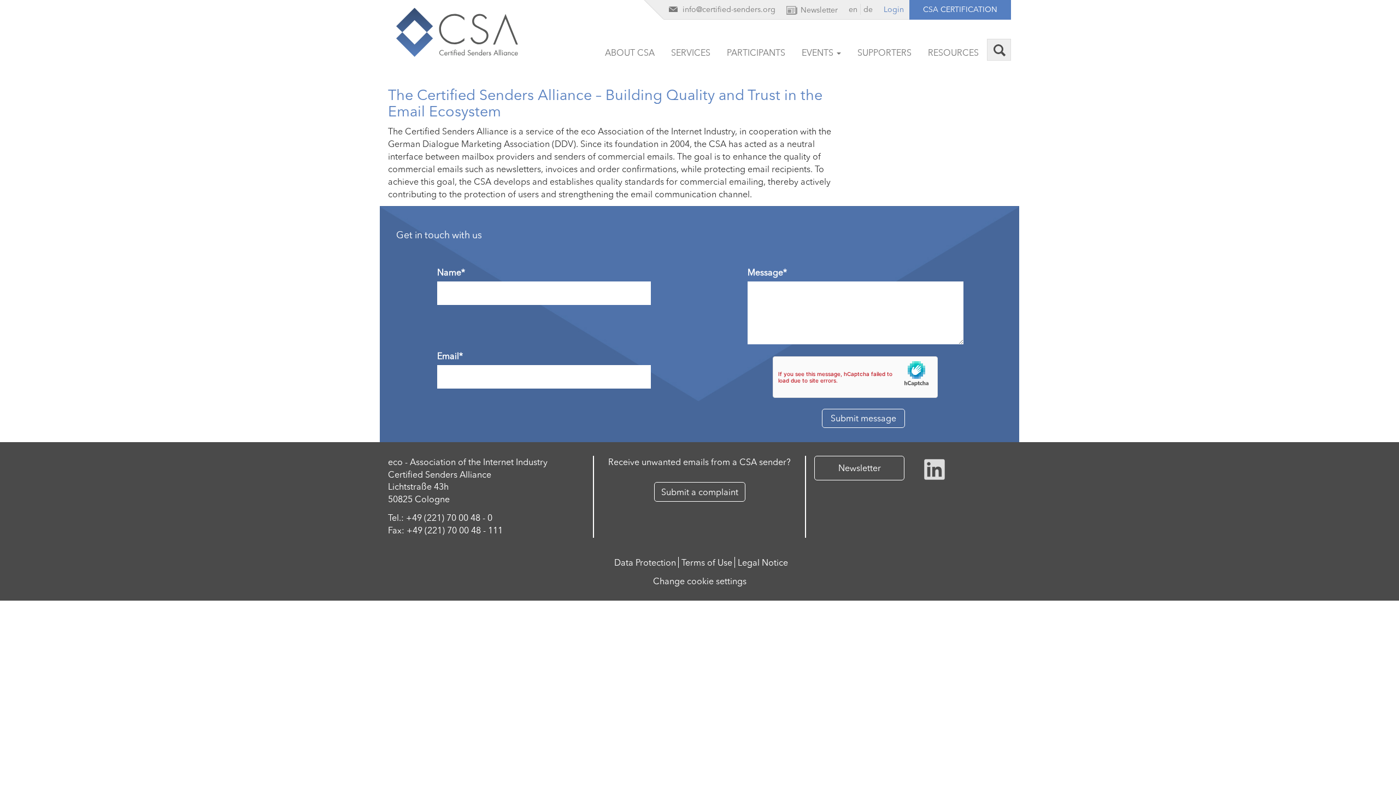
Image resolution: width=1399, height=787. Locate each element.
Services (690, 52)
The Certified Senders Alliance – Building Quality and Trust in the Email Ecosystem (605, 103)
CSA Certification (960, 9)
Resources (953, 52)
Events (819, 52)
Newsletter (859, 467)
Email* (450, 355)
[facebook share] (934, 467)
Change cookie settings (699, 580)
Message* (767, 272)
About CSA (630, 52)
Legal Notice (763, 562)
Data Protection (645, 562)
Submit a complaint (699, 491)
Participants (756, 52)
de (868, 9)
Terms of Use (706, 562)
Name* (451, 272)
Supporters (884, 52)
